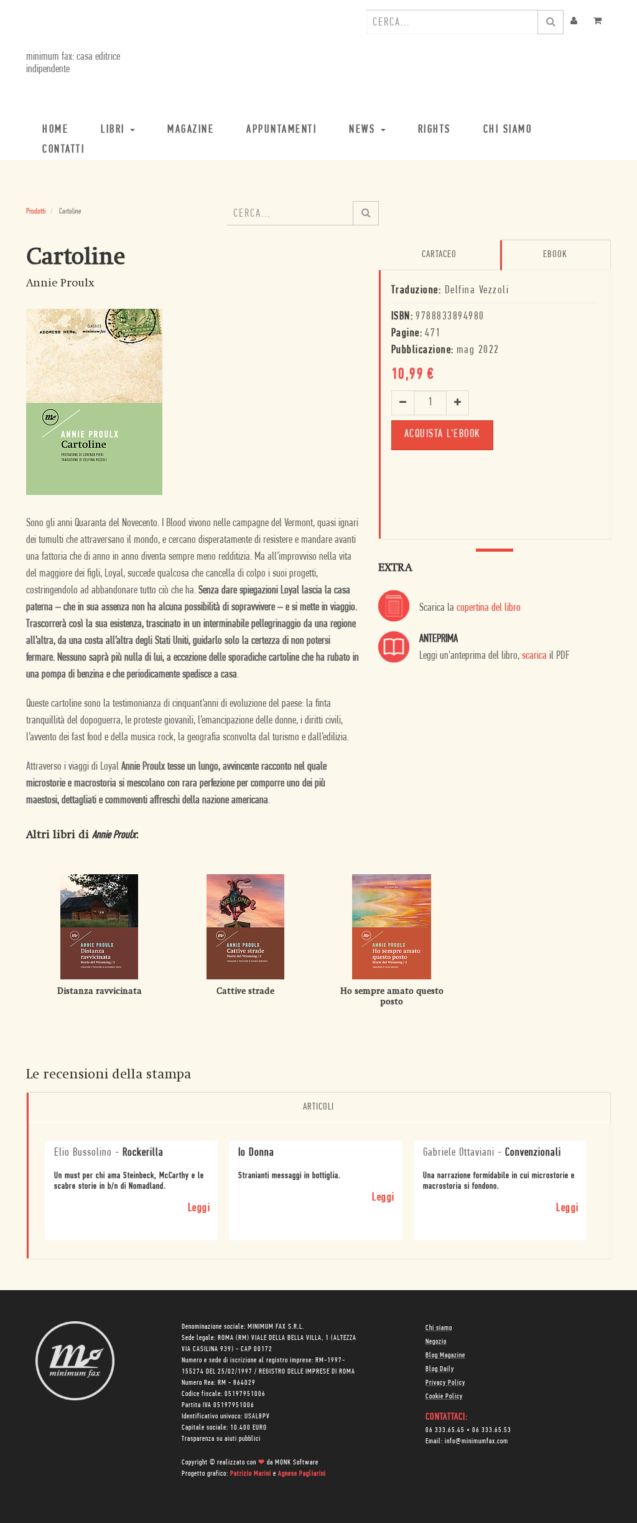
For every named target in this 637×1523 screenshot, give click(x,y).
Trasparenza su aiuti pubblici (221, 1439)
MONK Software (296, 1462)
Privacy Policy (445, 1383)
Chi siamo (438, 1328)
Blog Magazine (445, 1355)
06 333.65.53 (491, 1430)
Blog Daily (439, 1369)
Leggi (199, 1208)
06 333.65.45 (445, 1430)
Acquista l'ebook (442, 434)
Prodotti (35, 211)
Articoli (318, 1107)
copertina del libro (489, 608)
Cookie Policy (444, 1396)
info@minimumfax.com (476, 1441)
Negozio (436, 1342)
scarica (534, 656)
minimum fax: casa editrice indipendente (73, 63)
